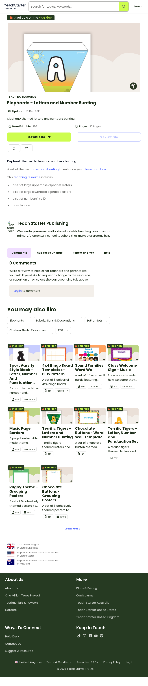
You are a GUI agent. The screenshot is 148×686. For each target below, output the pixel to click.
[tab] (19, 253)
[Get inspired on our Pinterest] (101, 635)
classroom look (95, 169)
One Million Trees (22, 595)
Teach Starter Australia (92, 603)
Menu (138, 6)
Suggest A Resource (19, 651)
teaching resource (27, 177)
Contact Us (13, 644)
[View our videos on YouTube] (96, 635)
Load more (72, 528)
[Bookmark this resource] (14, 148)
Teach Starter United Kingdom (97, 617)
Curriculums (84, 595)
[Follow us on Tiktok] (79, 635)
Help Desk (12, 636)
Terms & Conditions (58, 662)
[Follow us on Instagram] (84, 635)
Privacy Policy (111, 662)
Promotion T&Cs (87, 662)
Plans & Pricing (86, 588)
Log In (129, 662)
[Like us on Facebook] (90, 635)
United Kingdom (30, 662)
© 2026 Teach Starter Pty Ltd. (75, 669)
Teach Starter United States (96, 610)
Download (37, 137)
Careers (11, 610)
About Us (11, 588)
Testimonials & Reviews (21, 603)
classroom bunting (45, 169)
